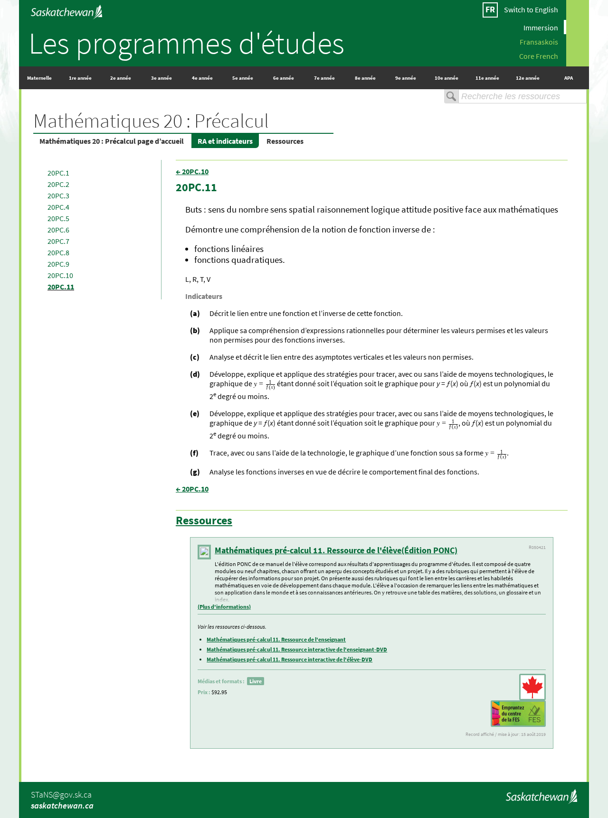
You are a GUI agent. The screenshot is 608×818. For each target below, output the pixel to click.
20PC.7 (58, 241)
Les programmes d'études (186, 43)
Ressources (285, 141)
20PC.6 (58, 229)
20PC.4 (58, 207)
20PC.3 (58, 195)
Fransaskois (539, 41)
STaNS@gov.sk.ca (61, 794)
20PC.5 (58, 218)
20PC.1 (58, 172)
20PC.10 (60, 275)
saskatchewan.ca (62, 805)
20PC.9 (58, 264)
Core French (538, 55)
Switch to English (531, 9)
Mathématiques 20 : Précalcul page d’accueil (111, 141)
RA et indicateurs (225, 141)
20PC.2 (58, 184)
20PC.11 (61, 286)
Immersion (540, 27)
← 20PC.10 (192, 171)
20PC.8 (58, 252)
